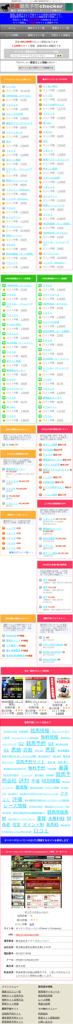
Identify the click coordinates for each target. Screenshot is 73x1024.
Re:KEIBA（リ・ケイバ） (20, 342)
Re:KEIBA (48, 449)
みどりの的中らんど (53, 104)
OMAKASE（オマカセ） (56, 232)
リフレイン (12, 503)
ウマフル (11, 294)
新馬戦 (52, 824)
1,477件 (61, 108)
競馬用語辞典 (45, 995)
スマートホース (14, 132)
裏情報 (21, 787)
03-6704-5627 (11, 775)
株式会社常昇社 (36, 788)
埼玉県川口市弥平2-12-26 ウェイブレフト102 (39, 794)
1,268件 (61, 154)
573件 (60, 237)
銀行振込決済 (62, 744)
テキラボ (11, 352)
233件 (24, 298)
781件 (23, 239)
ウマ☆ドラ (49, 113)
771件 (60, 172)
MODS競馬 (49, 538)
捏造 (16, 824)
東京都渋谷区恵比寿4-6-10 (15, 769)
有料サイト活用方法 (12, 995)
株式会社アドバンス (54, 806)
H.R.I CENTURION (53, 644)
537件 (24, 402)
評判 (24, 780)
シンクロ (47, 477)
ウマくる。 (49, 546)
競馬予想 (36, 743)
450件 (24, 374)
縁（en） (48, 123)
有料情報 (49, 775)
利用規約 (43, 1013)
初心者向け (13, 794)
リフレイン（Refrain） (18, 189)
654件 (60, 163)
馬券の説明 (44, 1003)
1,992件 (61, 127)
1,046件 (24, 136)
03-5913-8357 (35, 806)
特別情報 (51, 780)
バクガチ (11, 397)
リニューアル (26, 775)
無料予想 (36, 768)
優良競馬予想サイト (12, 1017)
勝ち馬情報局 (13, 650)
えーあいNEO (50, 86)
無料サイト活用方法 (12, 999)
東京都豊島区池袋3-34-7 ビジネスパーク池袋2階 (47, 800)
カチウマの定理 (51, 177)
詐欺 (28, 749)
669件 (60, 209)
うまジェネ (49, 187)
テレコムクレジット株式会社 (25, 738)
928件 (23, 193)
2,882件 (61, 218)
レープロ (47, 95)
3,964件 (61, 145)
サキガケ (47, 132)
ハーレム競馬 (50, 494)
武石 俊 (51, 762)
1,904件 (61, 90)
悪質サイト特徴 (10, 1003)
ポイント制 (33, 824)
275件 (60, 227)
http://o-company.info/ (27, 934)
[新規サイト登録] (36, 68)
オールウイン (50, 196)
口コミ (41, 830)
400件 (24, 356)
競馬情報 (39, 730)
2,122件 (61, 200)
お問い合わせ (45, 1021)
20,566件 (62, 257)
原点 (45, 141)
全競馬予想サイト (11, 1013)
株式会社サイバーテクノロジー (21, 819)
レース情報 (15, 805)
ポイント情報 (52, 787)
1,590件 (61, 182)
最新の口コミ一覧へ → (21, 552)
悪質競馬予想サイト (12, 1021)
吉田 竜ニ (63, 762)
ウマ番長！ (12, 645)
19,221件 (62, 99)
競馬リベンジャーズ (53, 205)
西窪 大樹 (39, 751)
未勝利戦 (56, 818)
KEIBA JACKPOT (52, 652)
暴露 (63, 767)
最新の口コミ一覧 (11, 991)
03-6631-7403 (10, 731)
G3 (50, 743)
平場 (35, 781)
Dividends (11, 635)
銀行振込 (39, 775)
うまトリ (47, 150)
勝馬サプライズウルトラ (56, 159)
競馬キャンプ (13, 640)
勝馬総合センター (15, 370)
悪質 (50, 749)
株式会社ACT (44, 756)
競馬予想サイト (30, 761)
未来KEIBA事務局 (15, 655)
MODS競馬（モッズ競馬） (57, 223)
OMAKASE (48, 482)
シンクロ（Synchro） (54, 262)
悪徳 (16, 749)
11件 (31, 924)
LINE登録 (52, 769)
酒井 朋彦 (57, 756)
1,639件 (61, 191)
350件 (60, 136)
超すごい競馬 (50, 168)
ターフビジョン (51, 253)
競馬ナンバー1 (14, 235)
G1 (6, 750)
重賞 (41, 818)
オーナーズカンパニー (36, 912)
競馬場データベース (49, 991)
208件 (24, 347)
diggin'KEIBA (50, 659)
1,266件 (61, 117)
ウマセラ (47, 214)
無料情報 (49, 737)
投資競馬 (23, 731)
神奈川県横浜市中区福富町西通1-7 (29, 813)
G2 (21, 743)
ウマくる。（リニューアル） (56, 243)
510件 (60, 266)
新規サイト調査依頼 (49, 1017)
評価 (17, 799)
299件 (60, 248)
